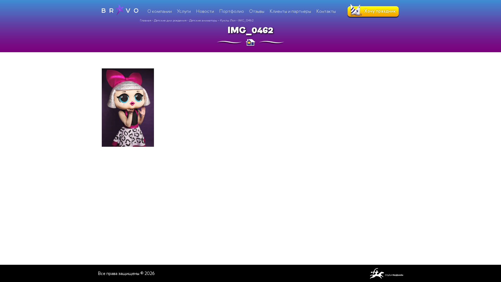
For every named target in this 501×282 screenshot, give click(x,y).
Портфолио (231, 11)
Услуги (184, 11)
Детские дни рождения (170, 20)
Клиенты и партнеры (290, 11)
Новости (205, 11)
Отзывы (256, 11)
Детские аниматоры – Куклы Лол (212, 20)
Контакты (326, 11)
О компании (159, 11)
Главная (145, 20)
